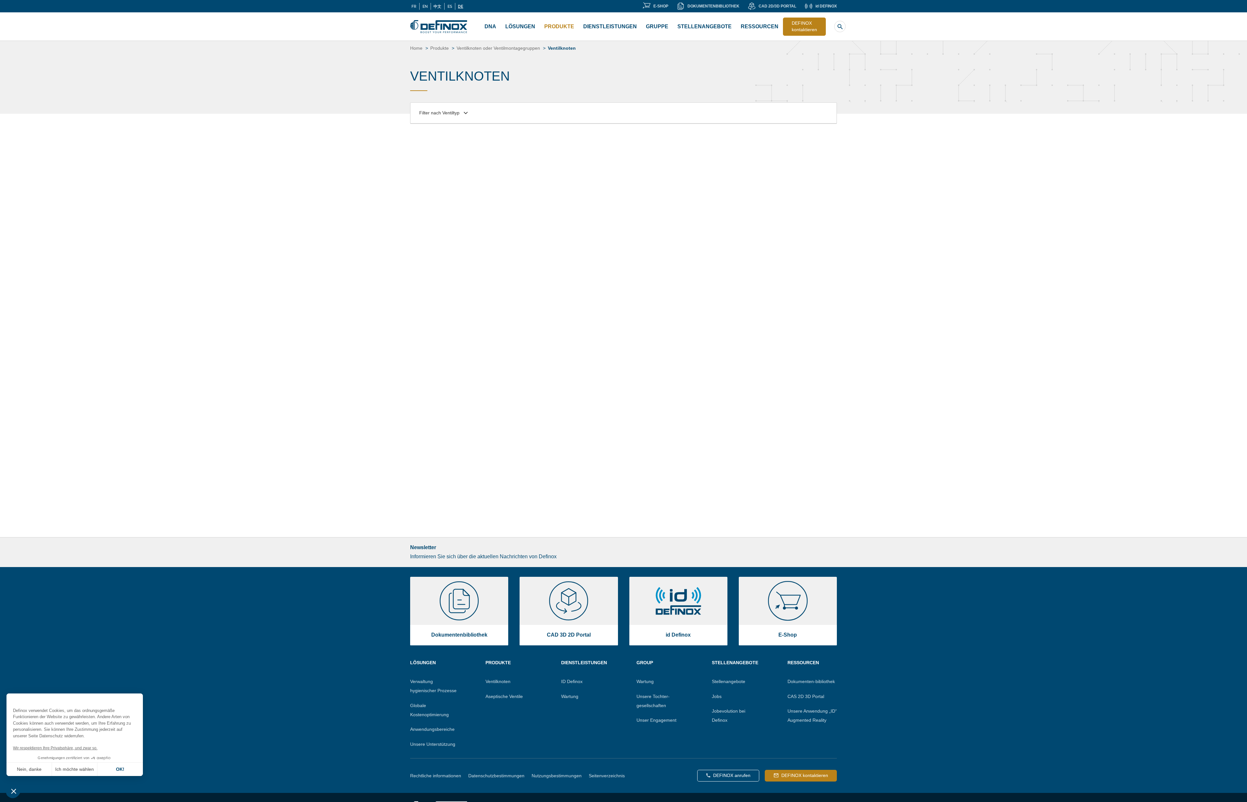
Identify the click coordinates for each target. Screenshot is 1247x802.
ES (449, 6)
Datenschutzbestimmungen (496, 775)
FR (413, 6)
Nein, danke (29, 769)
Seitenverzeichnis (607, 775)
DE (460, 6)
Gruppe (657, 26)
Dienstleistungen (610, 26)
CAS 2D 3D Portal (805, 696)
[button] (13, 791)
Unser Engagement (656, 720)
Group (644, 662)
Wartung (569, 696)
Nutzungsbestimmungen (557, 775)
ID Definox (572, 681)
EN (425, 6)
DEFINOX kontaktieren (804, 26)
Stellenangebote (704, 26)
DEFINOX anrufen (731, 775)
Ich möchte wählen (74, 769)
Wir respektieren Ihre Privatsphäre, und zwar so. (55, 748)
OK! (120, 769)
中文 (437, 6)
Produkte (559, 26)
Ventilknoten (497, 681)
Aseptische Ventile (504, 696)
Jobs (717, 696)
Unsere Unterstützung (432, 744)
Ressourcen (759, 26)
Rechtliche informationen (435, 775)
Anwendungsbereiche (432, 729)
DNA (490, 26)
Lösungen (520, 26)
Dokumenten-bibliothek (811, 681)
